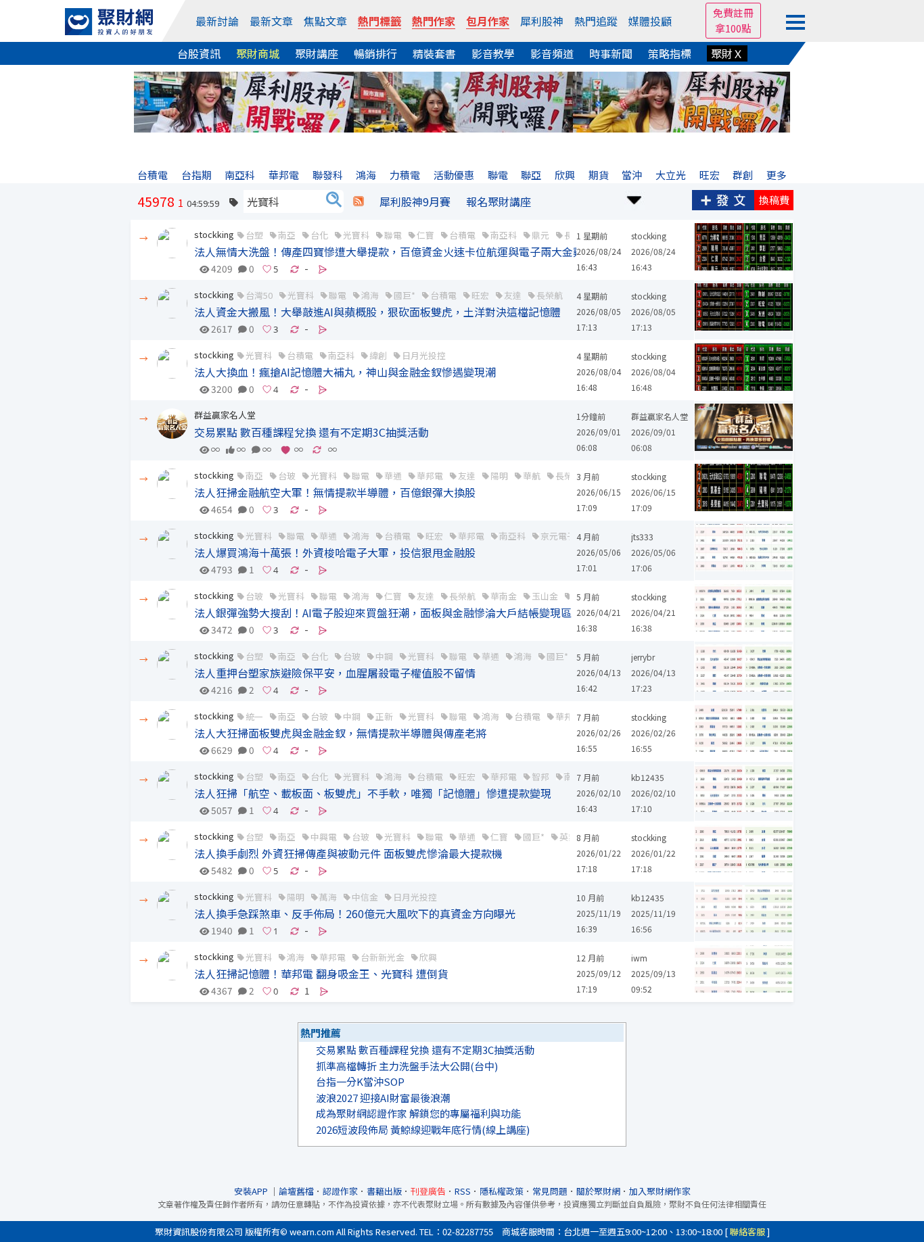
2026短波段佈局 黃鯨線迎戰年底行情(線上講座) (423, 1129)
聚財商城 (257, 53)
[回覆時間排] (634, 198)
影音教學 (493, 53)
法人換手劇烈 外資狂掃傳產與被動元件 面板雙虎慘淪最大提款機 (348, 853)
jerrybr (643, 657)
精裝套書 (434, 53)
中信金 (365, 896)
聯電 (393, 235)
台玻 (287, 475)
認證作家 (340, 1191)
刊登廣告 (428, 1191)
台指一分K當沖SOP (360, 1081)
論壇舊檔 (296, 1191)
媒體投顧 (650, 21)
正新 (384, 716)
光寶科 (356, 235)
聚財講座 (316, 53)
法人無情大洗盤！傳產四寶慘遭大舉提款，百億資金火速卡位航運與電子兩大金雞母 (394, 251)
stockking (214, 234)
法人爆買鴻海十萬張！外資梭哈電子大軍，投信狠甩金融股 (335, 552)
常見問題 (550, 1191)
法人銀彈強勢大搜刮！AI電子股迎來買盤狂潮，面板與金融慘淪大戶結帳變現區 (383, 612)
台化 (319, 235)
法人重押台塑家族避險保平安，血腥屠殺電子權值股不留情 (335, 673)
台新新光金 (383, 957)
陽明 (499, 475)
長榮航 (549, 295)
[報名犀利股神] (462, 100)
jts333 (642, 536)
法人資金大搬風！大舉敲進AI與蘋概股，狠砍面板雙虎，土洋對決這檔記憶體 (377, 312)
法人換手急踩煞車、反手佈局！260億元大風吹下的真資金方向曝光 (354, 913)
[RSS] (358, 201)
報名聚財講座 (498, 201)
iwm (639, 957)
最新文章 (271, 21)
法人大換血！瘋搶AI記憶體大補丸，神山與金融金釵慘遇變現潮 (345, 372)
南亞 (287, 235)
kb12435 (647, 777)
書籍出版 (384, 1191)
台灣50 (259, 295)
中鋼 (384, 656)
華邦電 (430, 475)
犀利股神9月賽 (415, 201)
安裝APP (252, 1191)
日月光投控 (424, 355)
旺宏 (480, 295)
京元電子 (558, 535)
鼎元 (540, 235)
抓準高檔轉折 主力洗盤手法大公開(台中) (407, 1066)
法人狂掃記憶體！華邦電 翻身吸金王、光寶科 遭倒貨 (321, 973)
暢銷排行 (375, 53)
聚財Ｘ (727, 53)
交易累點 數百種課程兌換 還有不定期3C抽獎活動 (311, 432)
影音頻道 (552, 53)
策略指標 (669, 53)
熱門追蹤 (596, 21)
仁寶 (425, 235)
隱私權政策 (502, 1191)
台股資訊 (199, 53)
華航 (531, 475)
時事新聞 (610, 53)
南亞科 (503, 235)
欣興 (428, 957)
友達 (513, 295)
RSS (463, 1191)
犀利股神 (541, 21)
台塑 (254, 235)
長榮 (573, 235)
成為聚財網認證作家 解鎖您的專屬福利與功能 (418, 1113)
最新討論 (217, 21)
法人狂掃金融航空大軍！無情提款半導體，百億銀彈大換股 (335, 492)
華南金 (503, 596)
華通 (393, 475)
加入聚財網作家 (660, 1191)
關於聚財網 (598, 1191)
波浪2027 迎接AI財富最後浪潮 (383, 1098)
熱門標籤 (379, 21)
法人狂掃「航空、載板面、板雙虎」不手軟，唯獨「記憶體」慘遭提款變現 (372, 793)
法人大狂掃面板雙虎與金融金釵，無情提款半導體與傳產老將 (340, 733)
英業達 (572, 836)
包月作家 (487, 21)
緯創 (378, 355)
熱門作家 (433, 21)
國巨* (404, 295)
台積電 (462, 235)
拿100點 (733, 28)
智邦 (540, 776)
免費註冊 (733, 12)
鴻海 (370, 295)
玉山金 (545, 596)
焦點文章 (325, 21)
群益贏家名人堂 (225, 414)
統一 (254, 716)
